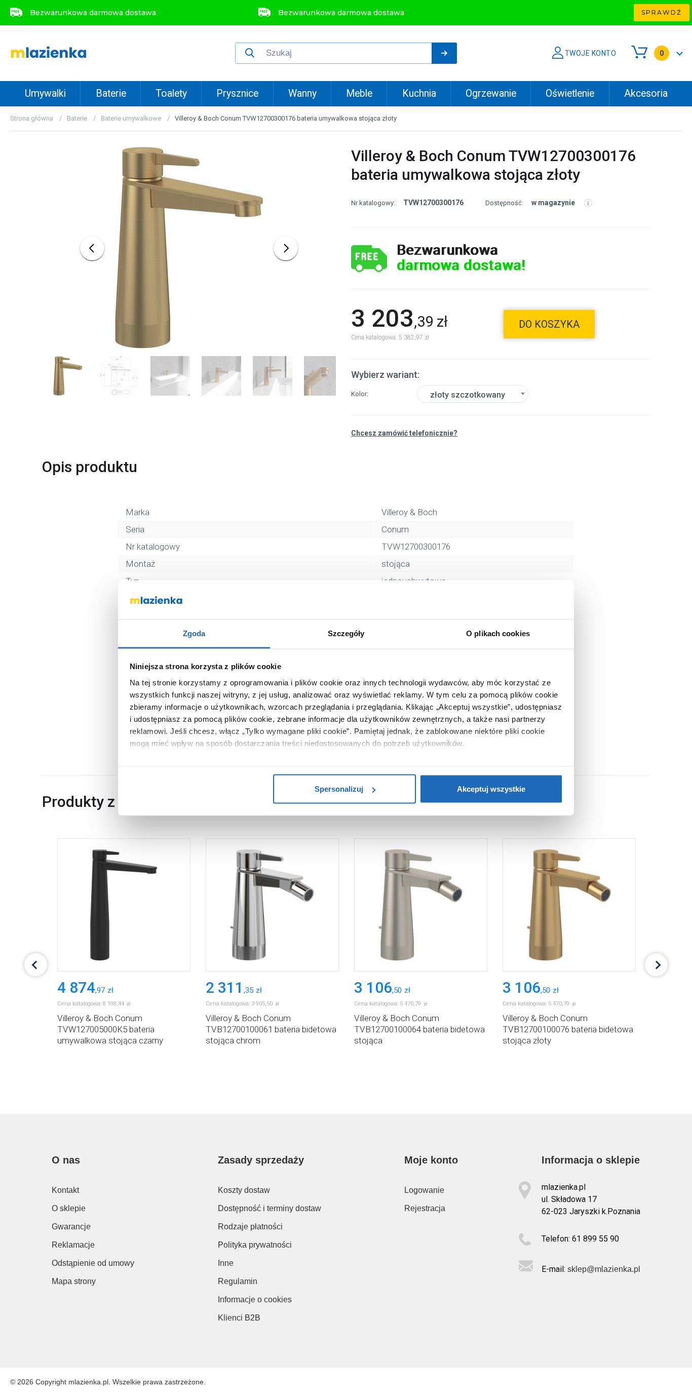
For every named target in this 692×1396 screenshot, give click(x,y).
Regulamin (237, 1281)
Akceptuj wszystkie (491, 789)
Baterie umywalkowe (131, 118)
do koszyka (549, 324)
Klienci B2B (239, 1317)
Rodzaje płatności (250, 1226)
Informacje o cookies (255, 1299)
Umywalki (45, 93)
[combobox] (472, 394)
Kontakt (65, 1190)
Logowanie (424, 1190)
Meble (359, 93)
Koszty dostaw (244, 1190)
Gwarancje (71, 1226)
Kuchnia (419, 93)
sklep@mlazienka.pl (603, 1269)
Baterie (111, 93)
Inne (226, 1263)
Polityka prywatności (255, 1244)
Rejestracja (424, 1208)
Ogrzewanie (491, 93)
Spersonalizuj (339, 789)
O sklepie (69, 1208)
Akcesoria (646, 93)
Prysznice (237, 93)
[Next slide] (286, 248)
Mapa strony (74, 1281)
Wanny (302, 93)
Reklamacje (73, 1244)
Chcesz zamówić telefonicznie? (404, 433)
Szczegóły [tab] (346, 633)
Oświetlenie (570, 93)
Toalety (171, 93)
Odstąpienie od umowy (93, 1263)
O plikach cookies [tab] (498, 633)
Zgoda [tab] (194, 633)
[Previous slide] (92, 248)
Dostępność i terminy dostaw (269, 1208)
